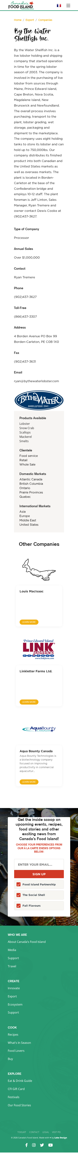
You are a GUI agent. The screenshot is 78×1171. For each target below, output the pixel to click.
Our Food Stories (19, 1105)
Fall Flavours (31, 905)
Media (12, 950)
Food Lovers (16, 1051)
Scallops (25, 432)
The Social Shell (33, 894)
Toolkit (21, 1132)
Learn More (29, 622)
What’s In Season (19, 1043)
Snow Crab (26, 428)
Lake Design (60, 1137)
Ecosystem (15, 1004)
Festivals (13, 1097)
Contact (34, 1132)
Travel (12, 966)
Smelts (24, 441)
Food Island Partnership (39, 884)
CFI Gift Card (16, 1089)
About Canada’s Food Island (27, 942)
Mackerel (25, 437)
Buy (10, 1059)
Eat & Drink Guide (20, 1081)
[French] (59, 6)
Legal (45, 1132)
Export (12, 996)
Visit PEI (56, 1132)
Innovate (14, 988)
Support (13, 958)
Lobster (24, 424)
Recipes (13, 1035)
